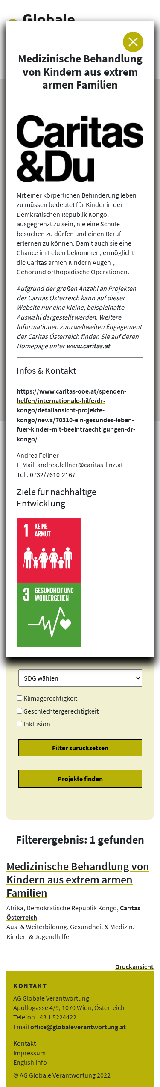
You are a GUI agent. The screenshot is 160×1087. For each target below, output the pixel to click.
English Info (30, 1062)
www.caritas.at (88, 345)
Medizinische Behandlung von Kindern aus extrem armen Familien (77, 879)
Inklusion (36, 724)
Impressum (29, 1052)
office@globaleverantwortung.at (78, 1026)
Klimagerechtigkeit (50, 698)
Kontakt (24, 1043)
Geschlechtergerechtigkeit (61, 711)
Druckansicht (134, 966)
